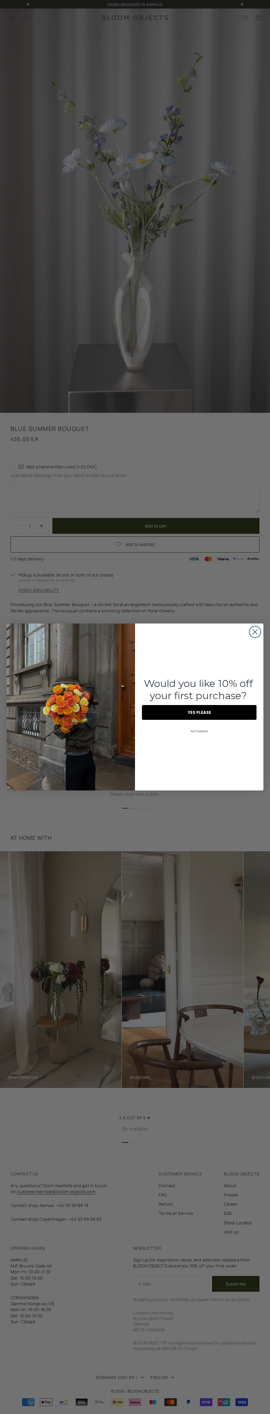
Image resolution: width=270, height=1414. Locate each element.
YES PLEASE (199, 712)
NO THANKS (199, 731)
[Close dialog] (255, 632)
